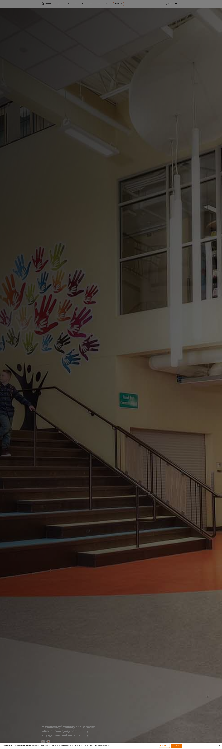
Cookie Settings (164, 745)
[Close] (219, 746)
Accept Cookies (176, 745)
